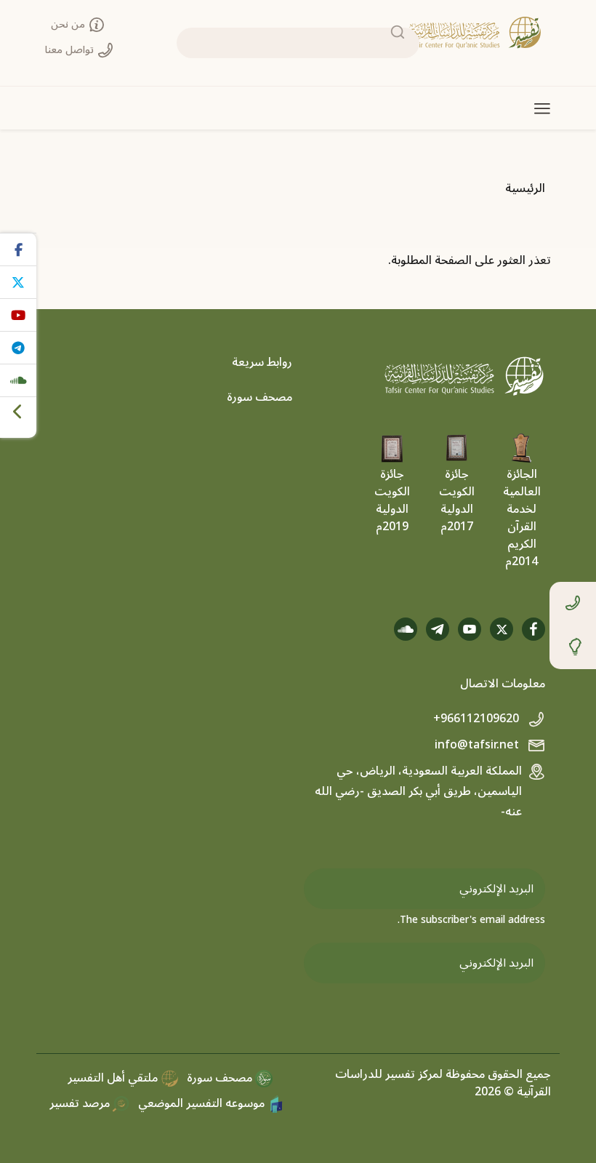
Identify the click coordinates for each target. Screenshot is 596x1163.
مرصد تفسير (81, 1103)
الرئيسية (525, 188)
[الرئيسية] (474, 33)
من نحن (69, 24)
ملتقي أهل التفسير (114, 1078)
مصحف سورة (259, 397)
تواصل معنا (71, 49)
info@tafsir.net (478, 744)
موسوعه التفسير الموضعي (202, 1103)
